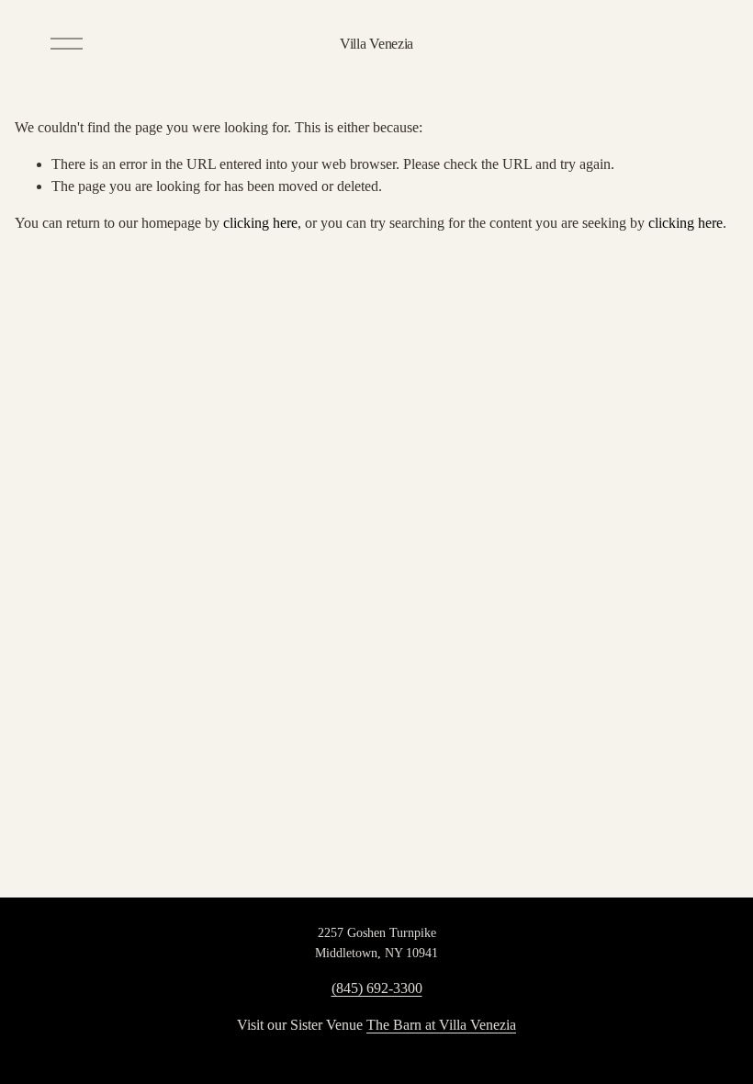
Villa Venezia (376, 43)
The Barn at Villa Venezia (441, 1025)
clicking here (260, 223)
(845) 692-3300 (377, 988)
